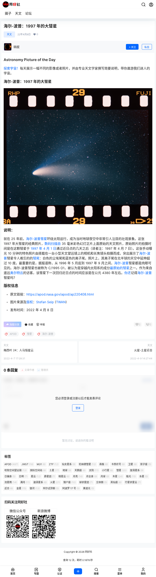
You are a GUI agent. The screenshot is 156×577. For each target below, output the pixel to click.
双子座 (145, 464)
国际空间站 (38, 470)
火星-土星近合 (143, 350)
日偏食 (9, 476)
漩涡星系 (40, 482)
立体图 (101, 482)
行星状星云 (133, 482)
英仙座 (115, 482)
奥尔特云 (16, 273)
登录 (78, 408)
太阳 (94, 470)
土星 (54, 470)
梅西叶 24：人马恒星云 (19, 350)
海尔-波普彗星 (36, 239)
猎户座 (69, 482)
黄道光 (88, 488)
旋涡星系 (136, 470)
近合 (8, 488)
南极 (103, 464)
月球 (105, 476)
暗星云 (63, 476)
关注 (133, 47)
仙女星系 (68, 464)
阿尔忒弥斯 (51, 488)
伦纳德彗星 (87, 464)
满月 (25, 482)
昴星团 (49, 476)
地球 (67, 470)
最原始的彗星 (119, 268)
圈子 (8, 13)
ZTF (53, 464)
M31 (41, 464)
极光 (131, 476)
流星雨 (10, 482)
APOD (11, 464)
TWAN (61, 302)
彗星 (121, 470)
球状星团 (86, 482)
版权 (29, 302)
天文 (18, 13)
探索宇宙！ (12, 68)
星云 (36, 476)
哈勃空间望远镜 (15, 470)
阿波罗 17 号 (71, 488)
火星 (55, 482)
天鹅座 (80, 470)
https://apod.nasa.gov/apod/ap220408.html (60, 294)
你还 (127, 273)
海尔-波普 (121, 263)
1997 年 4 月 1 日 (43, 248)
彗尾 (36, 258)
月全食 (91, 476)
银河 (35, 488)
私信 (146, 47)
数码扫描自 (52, 244)
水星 (143, 476)
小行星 (107, 470)
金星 (21, 488)
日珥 (23, 476)
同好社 (88, 551)
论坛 (28, 13)
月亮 (78, 476)
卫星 (132, 464)
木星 (118, 476)
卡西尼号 (118, 464)
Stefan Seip (45, 302)
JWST (27, 464)
